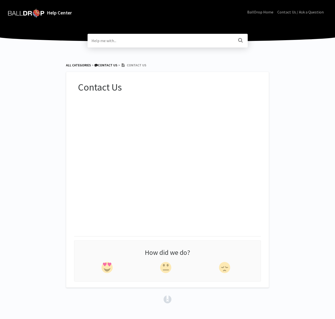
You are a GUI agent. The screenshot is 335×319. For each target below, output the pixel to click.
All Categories (78, 65)
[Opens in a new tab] (167, 298)
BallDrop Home (260, 12)
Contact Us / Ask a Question (300, 12)
